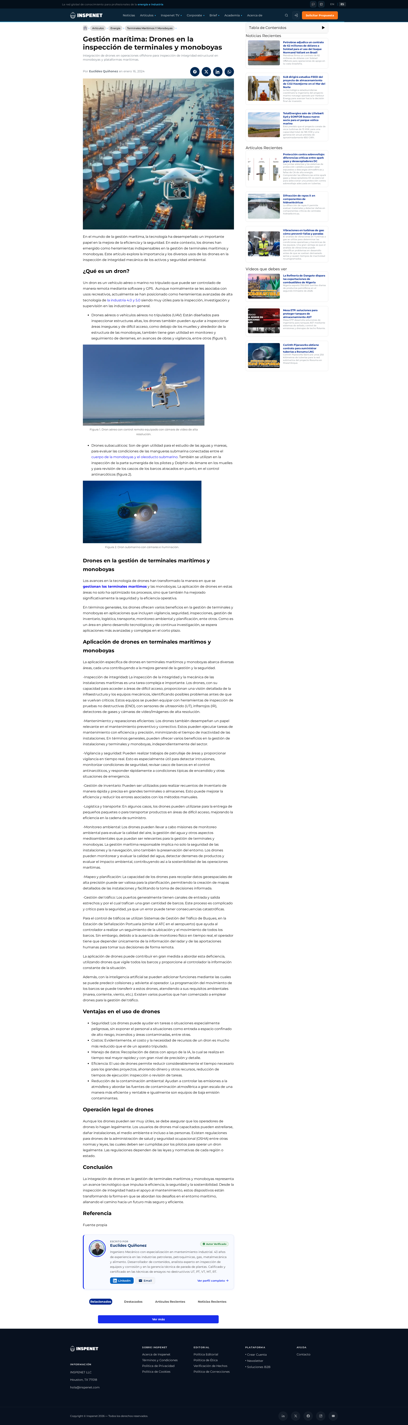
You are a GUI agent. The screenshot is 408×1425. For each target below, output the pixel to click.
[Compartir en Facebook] (195, 71)
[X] (295, 1416)
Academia (232, 15)
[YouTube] (333, 1416)
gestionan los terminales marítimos (115, 586)
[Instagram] (320, 1416)
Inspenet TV (170, 15)
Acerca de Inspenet (156, 1354)
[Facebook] (308, 1416)
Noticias (129, 15)
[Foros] (313, 4)
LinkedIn (124, 1280)
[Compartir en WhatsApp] (229, 71)
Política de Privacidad (158, 1366)
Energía (115, 28)
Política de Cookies (156, 1371)
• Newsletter (254, 1360)
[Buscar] (286, 15)
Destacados (133, 1302)
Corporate (194, 15)
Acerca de (254, 15)
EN (332, 4)
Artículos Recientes (170, 1302)
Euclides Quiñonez (103, 71)
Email (148, 1280)
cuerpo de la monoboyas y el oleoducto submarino (134, 457)
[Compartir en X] (206, 71)
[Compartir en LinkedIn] (217, 71)
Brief (213, 15)
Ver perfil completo (211, 1280)
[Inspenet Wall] (321, 4)
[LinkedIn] (283, 1416)
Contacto (303, 1354)
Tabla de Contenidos (267, 28)
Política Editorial (206, 1354)
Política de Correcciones (212, 1371)
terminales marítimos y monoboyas (150, 28)
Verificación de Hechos (210, 1366)
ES (342, 4)
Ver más (158, 1319)
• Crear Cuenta (256, 1354)
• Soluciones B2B (258, 1367)
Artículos (146, 15)
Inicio (85, 28)
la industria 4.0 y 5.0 (124, 300)
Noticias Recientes (212, 1302)
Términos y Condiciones (160, 1360)
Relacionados (100, 1302)
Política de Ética (206, 1360)
